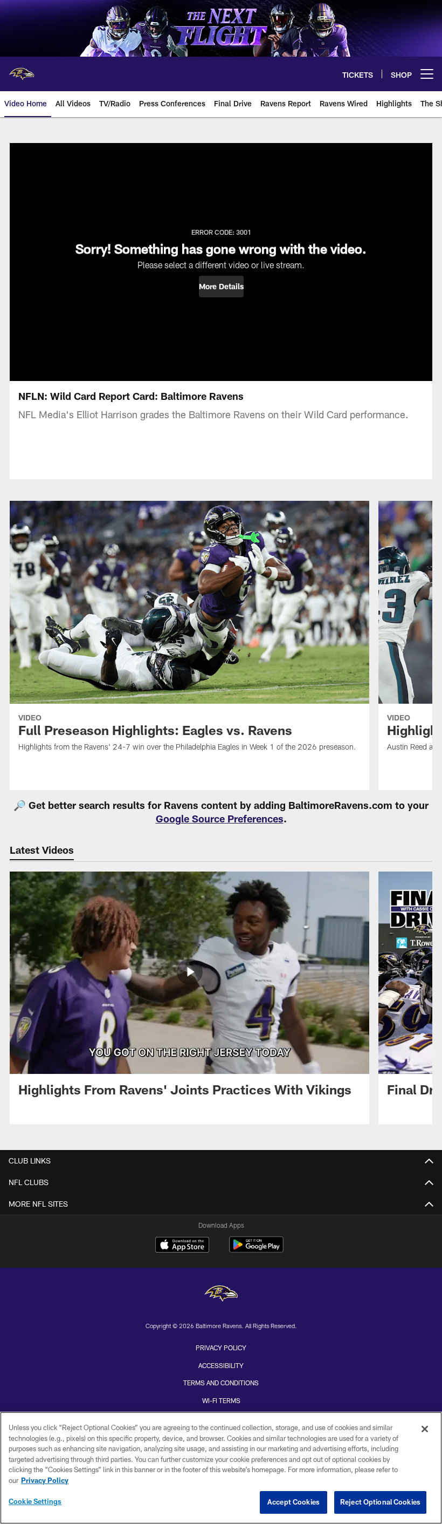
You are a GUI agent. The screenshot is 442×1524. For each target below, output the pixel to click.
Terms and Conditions (221, 1382)
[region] (221, 1468)
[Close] (425, 1429)
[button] (221, 286)
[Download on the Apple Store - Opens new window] (182, 1246)
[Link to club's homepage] (21, 69)
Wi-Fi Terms (221, 1400)
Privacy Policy (221, 1347)
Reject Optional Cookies (380, 1502)
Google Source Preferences (220, 819)
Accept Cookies (293, 1502)
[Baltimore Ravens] (221, 1295)
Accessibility (221, 1365)
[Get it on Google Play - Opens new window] (256, 1250)
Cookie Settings (35, 1501)
